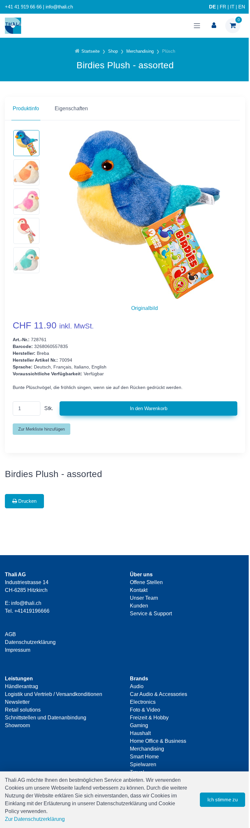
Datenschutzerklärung (30, 642)
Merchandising (147, 749)
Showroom (17, 725)
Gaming (139, 725)
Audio (137, 686)
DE (212, 6)
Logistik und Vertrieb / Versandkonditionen (53, 694)
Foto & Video (145, 710)
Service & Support (151, 613)
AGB (10, 634)
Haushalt (140, 733)
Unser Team (144, 598)
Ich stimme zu (222, 799)
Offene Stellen (146, 582)
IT (232, 6)
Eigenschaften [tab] (71, 108)
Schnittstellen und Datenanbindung (45, 717)
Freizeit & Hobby (149, 717)
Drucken (26, 501)
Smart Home (144, 756)
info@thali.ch (26, 603)
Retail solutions (23, 710)
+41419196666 (31, 611)
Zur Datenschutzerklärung (35, 819)
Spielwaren (143, 764)
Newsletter (17, 702)
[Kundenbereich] (213, 25)
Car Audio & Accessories (158, 694)
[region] (125, 108)
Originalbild (144, 308)
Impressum (17, 650)
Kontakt (138, 590)
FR (223, 6)
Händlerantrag (21, 686)
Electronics (143, 702)
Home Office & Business (158, 741)
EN (241, 6)
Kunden (139, 605)
